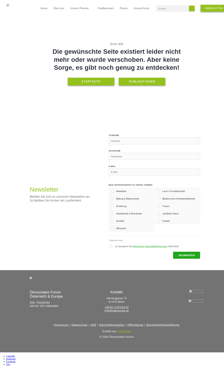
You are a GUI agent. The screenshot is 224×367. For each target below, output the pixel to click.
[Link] (190, 311)
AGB (93, 325)
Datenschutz (79, 325)
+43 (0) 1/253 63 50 (116, 307)
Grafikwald (124, 331)
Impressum (61, 325)
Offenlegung (135, 325)
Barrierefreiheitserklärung (162, 325)
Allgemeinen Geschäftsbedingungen (150, 246)
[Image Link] (15, 6)
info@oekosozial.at (116, 310)
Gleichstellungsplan (111, 325)
